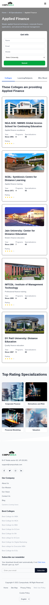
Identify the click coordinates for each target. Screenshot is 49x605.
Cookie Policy (25, 593)
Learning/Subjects (25, 78)
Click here (41, 562)
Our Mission (6, 487)
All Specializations (15, 13)
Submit (24, 63)
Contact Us (6, 496)
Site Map (14, 588)
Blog (3, 500)
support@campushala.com (12, 464)
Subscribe (41, 570)
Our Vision (6, 492)
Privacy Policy (25, 588)
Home (4, 13)
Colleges (8, 78)
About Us (5, 483)
